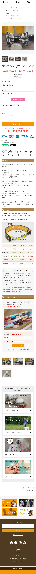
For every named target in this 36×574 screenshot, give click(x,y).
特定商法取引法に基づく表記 (18, 559)
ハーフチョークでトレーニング (13, 433)
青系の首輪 (15, 10)
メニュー (6, 2)
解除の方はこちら (18, 535)
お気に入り (19, 77)
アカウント (18, 547)
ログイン (18, 553)
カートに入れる (19, 124)
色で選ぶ (8, 10)
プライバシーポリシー (18, 562)
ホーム (2, 8)
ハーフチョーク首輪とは (11, 411)
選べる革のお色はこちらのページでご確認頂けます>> (18, 349)
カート (31, 2)
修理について (8, 477)
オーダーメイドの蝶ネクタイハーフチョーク (13, 18)
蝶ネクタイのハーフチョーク (22, 8)
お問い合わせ (18, 556)
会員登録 (18, 550)
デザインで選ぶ (9, 8)
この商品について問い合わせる (27, 488)
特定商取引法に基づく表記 (8, 142)
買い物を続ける (30, 490)
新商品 (7, 13)
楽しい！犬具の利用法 (11, 455)
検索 (18, 2)
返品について (5, 140)
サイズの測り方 (19, 99)
